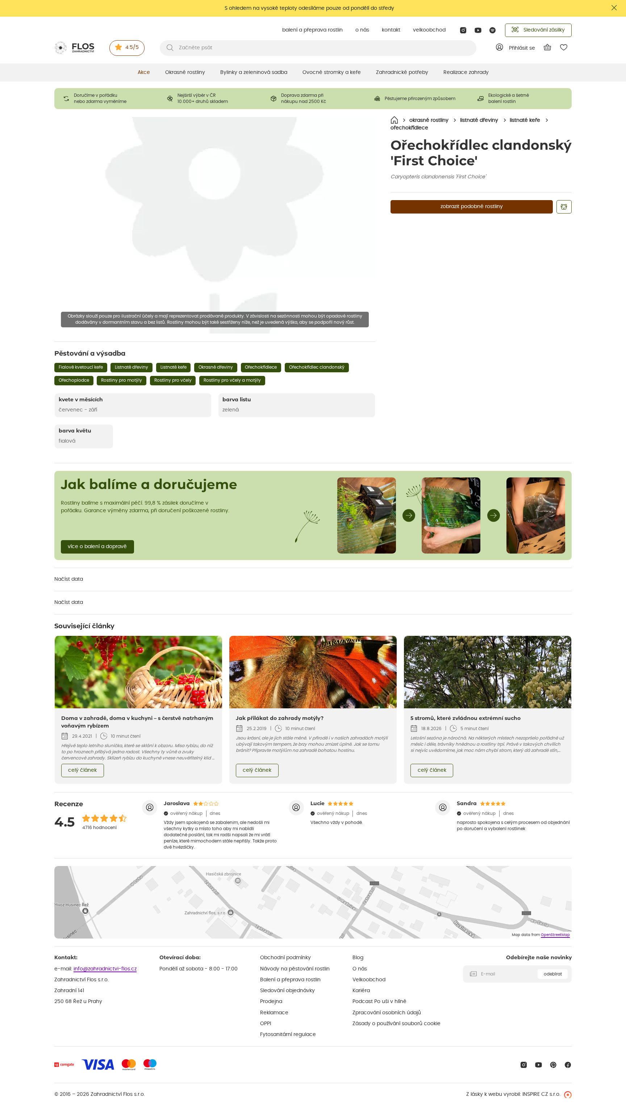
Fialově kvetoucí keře (81, 367)
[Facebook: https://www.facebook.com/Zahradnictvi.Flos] (567, 1064)
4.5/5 (132, 47)
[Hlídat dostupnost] (564, 207)
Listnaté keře (173, 367)
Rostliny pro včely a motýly (232, 380)
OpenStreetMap (555, 935)
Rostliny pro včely (173, 380)
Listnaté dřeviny (131, 367)
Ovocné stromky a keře (331, 72)
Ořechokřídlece (261, 367)
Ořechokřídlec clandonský (317, 367)
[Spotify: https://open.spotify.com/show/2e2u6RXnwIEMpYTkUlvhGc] (492, 30)
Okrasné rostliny (185, 72)
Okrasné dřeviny (216, 367)
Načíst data (68, 579)
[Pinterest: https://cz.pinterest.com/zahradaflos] (553, 1064)
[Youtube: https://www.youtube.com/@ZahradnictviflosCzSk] (478, 30)
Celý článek (82, 770)
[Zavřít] (614, 8)
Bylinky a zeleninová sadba (253, 72)
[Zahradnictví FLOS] (74, 47)
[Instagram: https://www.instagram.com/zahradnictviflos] (463, 30)
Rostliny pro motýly (121, 380)
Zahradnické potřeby (402, 72)
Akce (144, 72)
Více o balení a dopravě (97, 546)
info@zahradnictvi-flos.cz (105, 969)
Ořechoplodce (74, 380)
